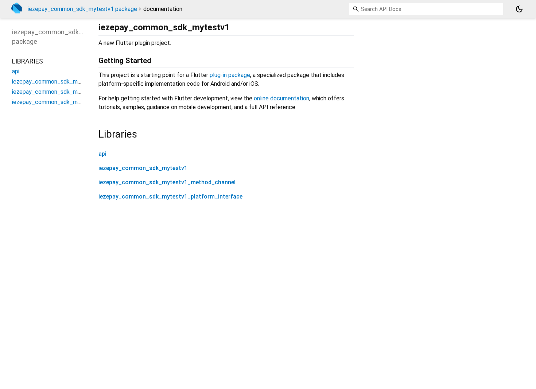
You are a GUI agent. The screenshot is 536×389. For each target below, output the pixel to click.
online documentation (281, 98)
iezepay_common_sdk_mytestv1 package (82, 8)
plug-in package (230, 75)
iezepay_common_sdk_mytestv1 (142, 168)
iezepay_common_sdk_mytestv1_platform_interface (170, 196)
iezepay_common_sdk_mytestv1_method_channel (167, 182)
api (102, 153)
